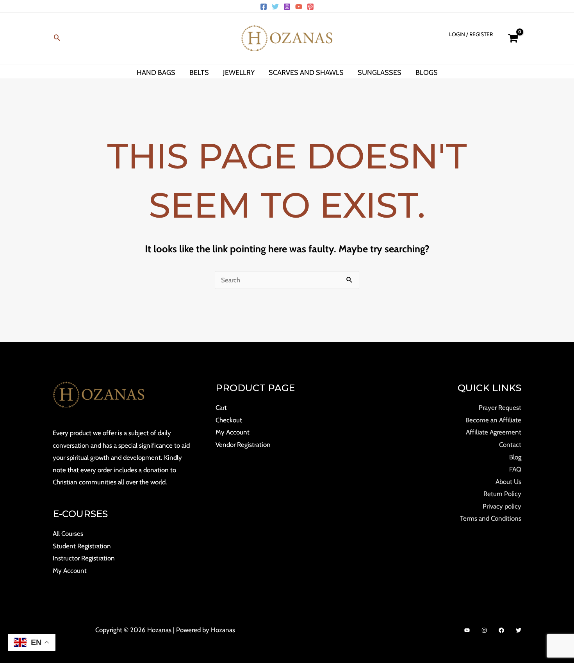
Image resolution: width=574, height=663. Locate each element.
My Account (70, 570)
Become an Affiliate (493, 420)
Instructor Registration (84, 558)
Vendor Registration (243, 444)
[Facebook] (263, 6)
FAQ (515, 469)
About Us (508, 482)
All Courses (68, 533)
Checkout (229, 420)
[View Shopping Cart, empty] (512, 38)
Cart (221, 407)
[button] (57, 38)
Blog (515, 457)
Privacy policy (502, 506)
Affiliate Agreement (493, 432)
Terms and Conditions (490, 518)
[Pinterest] (310, 6)
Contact (510, 444)
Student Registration (82, 546)
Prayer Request (500, 407)
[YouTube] (298, 6)
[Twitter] (275, 6)
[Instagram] (287, 6)
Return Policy (502, 494)
